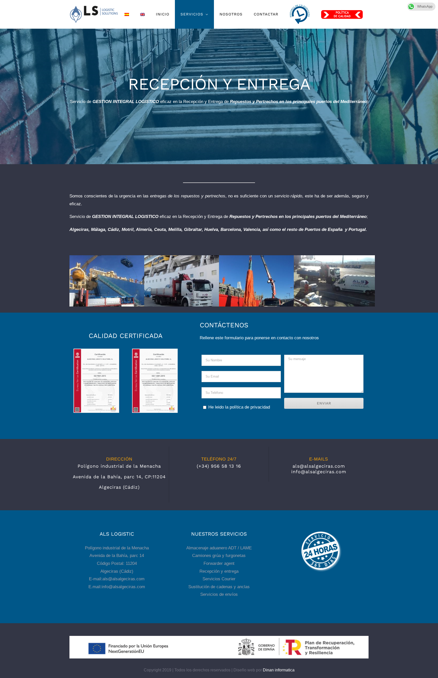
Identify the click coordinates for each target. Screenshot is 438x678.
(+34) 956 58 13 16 (219, 466)
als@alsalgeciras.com (319, 466)
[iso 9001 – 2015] (96, 351)
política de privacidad (250, 407)
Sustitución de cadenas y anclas (219, 586)
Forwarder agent (219, 563)
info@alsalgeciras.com (318, 471)
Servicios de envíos (219, 594)
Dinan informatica (279, 670)
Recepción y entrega (219, 571)
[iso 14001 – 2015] (155, 351)
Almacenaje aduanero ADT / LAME (219, 548)
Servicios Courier (219, 579)
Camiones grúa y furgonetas (219, 555)
